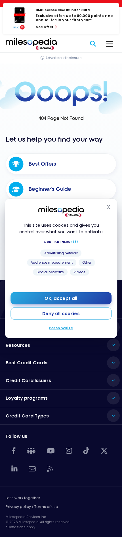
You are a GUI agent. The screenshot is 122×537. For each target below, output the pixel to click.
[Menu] (110, 44)
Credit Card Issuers (28, 380)
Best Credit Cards (26, 363)
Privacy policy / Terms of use (32, 506)
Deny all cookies (60, 314)
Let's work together (23, 497)
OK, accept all (61, 298)
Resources (18, 345)
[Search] (93, 44)
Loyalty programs (27, 398)
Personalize (61, 328)
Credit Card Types (27, 416)
